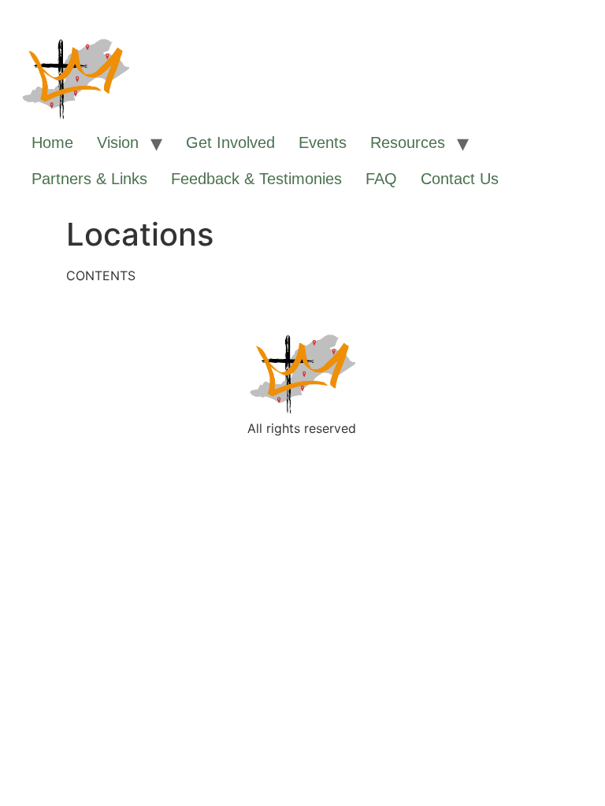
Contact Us (460, 178)
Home (52, 142)
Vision (118, 142)
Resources (407, 142)
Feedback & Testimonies (256, 178)
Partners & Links (89, 178)
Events (323, 142)
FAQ (381, 178)
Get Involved (230, 142)
